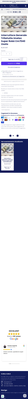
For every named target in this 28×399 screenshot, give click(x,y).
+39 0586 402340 (8, 384)
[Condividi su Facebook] (14, 12)
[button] (1, 6)
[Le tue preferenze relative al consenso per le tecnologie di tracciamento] (2, 396)
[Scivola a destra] (17, 135)
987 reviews (17, 336)
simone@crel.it (8, 382)
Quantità (3, 50)
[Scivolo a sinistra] (10, 135)
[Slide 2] (15, 135)
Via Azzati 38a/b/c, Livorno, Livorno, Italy (15, 385)
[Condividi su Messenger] (16, 12)
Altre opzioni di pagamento (14, 67)
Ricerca (3, 396)
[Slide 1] (13, 135)
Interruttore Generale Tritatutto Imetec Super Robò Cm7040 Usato (7, 160)
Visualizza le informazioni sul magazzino (13, 76)
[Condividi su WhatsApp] (18, 12)
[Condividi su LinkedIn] (20, 12)
